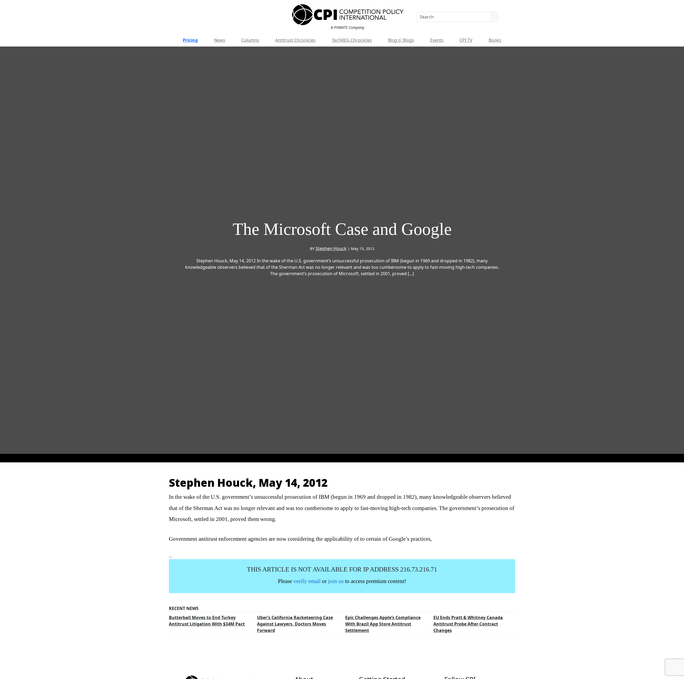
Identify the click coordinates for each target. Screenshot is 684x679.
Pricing (190, 40)
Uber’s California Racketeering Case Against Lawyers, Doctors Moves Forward (295, 624)
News (219, 40)
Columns (250, 40)
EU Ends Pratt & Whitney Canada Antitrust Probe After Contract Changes (468, 624)
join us (336, 581)
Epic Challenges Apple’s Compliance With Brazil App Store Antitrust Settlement (383, 624)
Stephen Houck (331, 248)
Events (437, 40)
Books (495, 40)
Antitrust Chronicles (295, 40)
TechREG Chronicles (352, 40)
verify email (307, 581)
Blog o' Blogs (401, 40)
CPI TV (466, 40)
